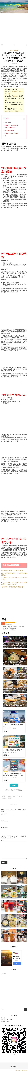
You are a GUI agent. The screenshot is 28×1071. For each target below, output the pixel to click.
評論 (6, 136)
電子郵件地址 (4, 820)
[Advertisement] (14, 28)
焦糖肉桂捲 (4, 798)
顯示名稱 (3, 814)
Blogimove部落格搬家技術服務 (21, 1070)
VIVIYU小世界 (14, 5)
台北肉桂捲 (15, 796)
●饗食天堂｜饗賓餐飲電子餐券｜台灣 (12, 587)
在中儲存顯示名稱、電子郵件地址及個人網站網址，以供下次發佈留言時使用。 (13, 837)
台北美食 (9, 796)
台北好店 (12, 50)
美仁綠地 (15, 96)
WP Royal (15, 1066)
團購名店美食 (8, 122)
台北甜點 (4, 796)
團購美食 (16, 50)
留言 (2, 840)
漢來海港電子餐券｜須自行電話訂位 (12, 570)
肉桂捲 (9, 798)
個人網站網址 (4, 827)
